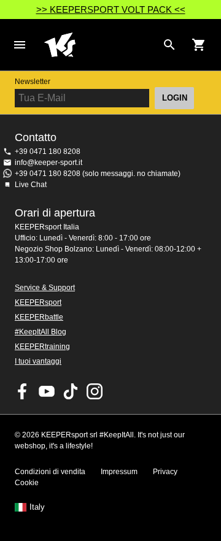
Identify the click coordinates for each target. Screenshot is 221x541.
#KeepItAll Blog (40, 332)
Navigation (19, 44)
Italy (37, 507)
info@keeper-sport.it (48, 162)
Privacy (165, 471)
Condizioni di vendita (50, 471)
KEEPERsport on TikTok (71, 391)
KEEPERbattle (39, 317)
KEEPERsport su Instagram (95, 391)
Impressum (119, 471)
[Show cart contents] (199, 45)
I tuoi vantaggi (38, 361)
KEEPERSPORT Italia (100, 45)
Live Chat (31, 184)
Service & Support (45, 287)
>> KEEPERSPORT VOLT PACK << (110, 9)
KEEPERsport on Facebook (23, 391)
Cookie (27, 482)
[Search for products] (169, 45)
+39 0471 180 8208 (47, 151)
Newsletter (32, 81)
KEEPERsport (38, 302)
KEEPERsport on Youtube (47, 391)
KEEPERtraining (42, 346)
